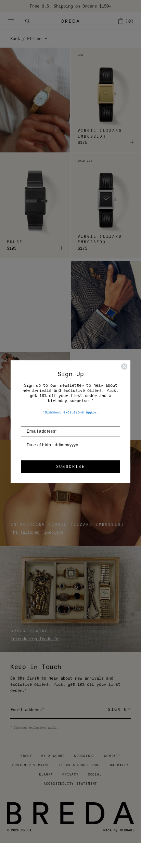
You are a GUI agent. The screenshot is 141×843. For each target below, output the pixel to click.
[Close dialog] (124, 366)
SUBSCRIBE (70, 466)
